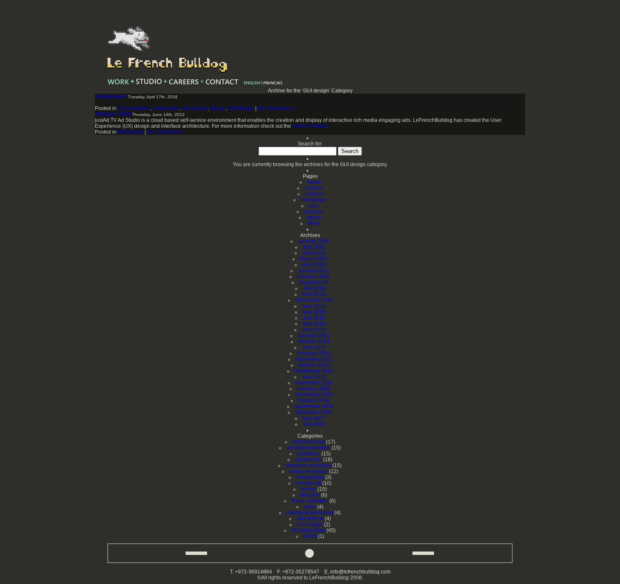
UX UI (310, 536)
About (314, 182)
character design (308, 471)
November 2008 (313, 395)
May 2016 (313, 312)
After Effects (310, 519)
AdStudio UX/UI (113, 114)
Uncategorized (308, 530)
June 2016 (314, 306)
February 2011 (313, 389)
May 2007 (313, 418)
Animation (308, 454)
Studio (313, 218)
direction (310, 495)
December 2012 (313, 359)
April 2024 (314, 265)
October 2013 (313, 341)
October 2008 (313, 401)
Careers (314, 188)
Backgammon (111, 97)
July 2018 (313, 288)
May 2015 (313, 324)
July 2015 (313, 318)
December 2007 (313, 412)
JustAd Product (309, 126)
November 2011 (313, 383)
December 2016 (313, 300)
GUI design (241, 108)
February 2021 (314, 277)
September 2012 (313, 371)
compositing (310, 477)
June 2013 (314, 347)
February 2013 (314, 353)
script (310, 507)
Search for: (310, 144)
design (218, 108)
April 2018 (314, 294)
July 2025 (313, 247)
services (313, 212)
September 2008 (313, 406)
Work (314, 223)
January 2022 (313, 271)
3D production (134, 108)
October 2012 (313, 365)
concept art (195, 108)
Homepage (313, 200)
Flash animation (309, 501)
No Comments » (276, 108)
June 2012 (314, 377)
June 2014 (314, 330)
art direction (166, 108)
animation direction (308, 448)
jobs (313, 206)
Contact (314, 194)
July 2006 (313, 424)
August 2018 (313, 282)
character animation (308, 465)
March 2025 (313, 259)
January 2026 (313, 241)
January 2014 (313, 336)
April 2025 (314, 253)
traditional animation (309, 513)
